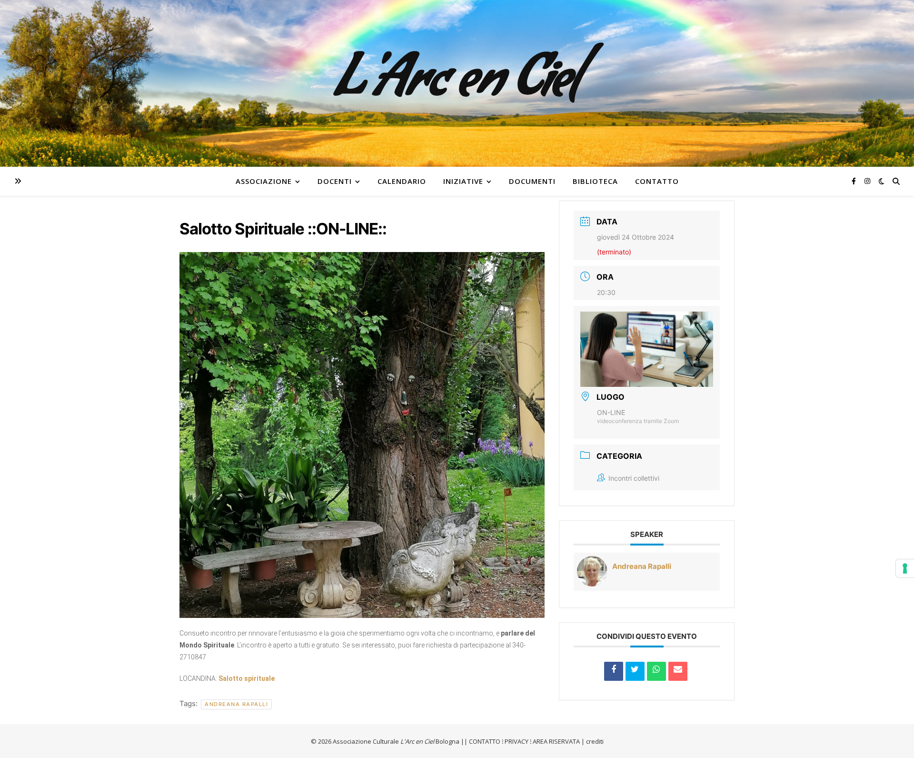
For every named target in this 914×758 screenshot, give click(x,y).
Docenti (335, 181)
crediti (595, 741)
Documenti (532, 181)
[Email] (677, 671)
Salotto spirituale (247, 678)
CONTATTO (484, 741)
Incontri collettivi (633, 478)
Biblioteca (595, 181)
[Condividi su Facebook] (613, 671)
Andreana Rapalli (236, 704)
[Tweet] (635, 671)
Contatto (657, 181)
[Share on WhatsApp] (656, 671)
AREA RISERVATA (556, 741)
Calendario (402, 181)
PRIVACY (516, 741)
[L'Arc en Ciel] (457, 83)
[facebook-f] (855, 180)
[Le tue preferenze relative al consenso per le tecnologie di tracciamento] (905, 568)
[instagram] (867, 180)
